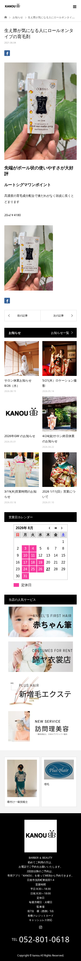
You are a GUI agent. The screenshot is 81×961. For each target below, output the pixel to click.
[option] (22, 782)
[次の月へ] (63, 528)
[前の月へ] (48, 528)
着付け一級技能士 (17, 802)
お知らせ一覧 (60, 333)
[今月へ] (55, 528)
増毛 (46, 784)
